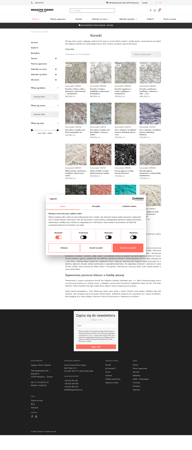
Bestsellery (35, 53)
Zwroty (107, 372)
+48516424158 (38, 3)
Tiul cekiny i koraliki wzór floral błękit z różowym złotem (100, 132)
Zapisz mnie (96, 347)
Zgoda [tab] (62, 206)
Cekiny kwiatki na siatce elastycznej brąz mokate (99, 172)
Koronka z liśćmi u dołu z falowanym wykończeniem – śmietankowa (75, 91)
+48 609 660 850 (71, 383)
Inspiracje (34, 407)
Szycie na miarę (170, 19)
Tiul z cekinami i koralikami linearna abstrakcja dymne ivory (125, 132)
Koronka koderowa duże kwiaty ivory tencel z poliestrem (149, 214)
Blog (32, 404)
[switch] (83, 237)
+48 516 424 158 (71, 380)
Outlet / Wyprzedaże (141, 379)
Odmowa (64, 248)
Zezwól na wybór (96, 248)
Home (33, 32)
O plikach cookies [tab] (129, 206)
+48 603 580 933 (71, 386)
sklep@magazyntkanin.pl (73, 389)
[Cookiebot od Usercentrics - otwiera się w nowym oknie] (134, 199)
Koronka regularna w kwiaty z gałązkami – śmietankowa (123, 91)
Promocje (136, 382)
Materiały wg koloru (127, 19)
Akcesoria (44, 79)
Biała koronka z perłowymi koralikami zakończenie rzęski (75, 173)
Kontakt (144, 3)
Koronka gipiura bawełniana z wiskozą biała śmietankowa (150, 173)
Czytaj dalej (69, 49)
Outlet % (150, 19)
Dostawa (108, 375)
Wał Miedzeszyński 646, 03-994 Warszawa (124, 3)
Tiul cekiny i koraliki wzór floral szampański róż (75, 131)
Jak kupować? (110, 368)
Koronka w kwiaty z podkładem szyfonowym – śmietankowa (100, 91)
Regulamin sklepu (111, 382)
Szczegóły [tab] (96, 206)
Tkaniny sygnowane (58, 19)
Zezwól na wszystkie (128, 248)
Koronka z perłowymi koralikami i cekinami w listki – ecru (149, 91)
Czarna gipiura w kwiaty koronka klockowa (124, 172)
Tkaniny (35, 19)
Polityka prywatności (113, 379)
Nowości (78, 19)
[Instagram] (36, 417)
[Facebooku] (32, 416)
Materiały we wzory (99, 19)
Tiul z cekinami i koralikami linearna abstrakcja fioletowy (150, 132)
